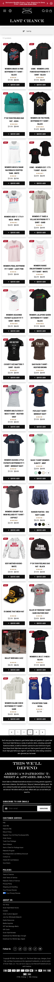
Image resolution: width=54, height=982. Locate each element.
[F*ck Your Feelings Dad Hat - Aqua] (14, 103)
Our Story (6, 905)
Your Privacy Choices (10, 890)
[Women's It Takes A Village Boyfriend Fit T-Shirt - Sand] (40, 202)
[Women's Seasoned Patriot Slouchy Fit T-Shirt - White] (14, 300)
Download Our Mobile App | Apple (14, 939)
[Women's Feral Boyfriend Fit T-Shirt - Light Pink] (14, 251)
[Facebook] (15, 949)
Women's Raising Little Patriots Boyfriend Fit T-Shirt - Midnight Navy (14, 463)
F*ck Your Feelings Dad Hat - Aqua (14, 119)
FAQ (4, 823)
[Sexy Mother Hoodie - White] (14, 548)
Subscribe (44, 808)
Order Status (7, 838)
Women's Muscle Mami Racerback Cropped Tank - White (14, 170)
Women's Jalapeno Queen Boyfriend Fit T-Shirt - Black (40, 318)
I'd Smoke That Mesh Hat (14, 611)
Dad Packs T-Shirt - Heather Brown (40, 366)
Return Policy (7, 832)
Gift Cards (6, 929)
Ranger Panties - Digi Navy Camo (40, 513)
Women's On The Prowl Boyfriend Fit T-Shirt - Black (40, 121)
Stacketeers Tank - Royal (40, 704)
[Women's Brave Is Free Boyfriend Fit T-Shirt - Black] (14, 54)
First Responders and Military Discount (15, 854)
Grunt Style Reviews (9, 933)
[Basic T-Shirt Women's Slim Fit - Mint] (40, 445)
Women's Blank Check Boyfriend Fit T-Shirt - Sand (14, 706)
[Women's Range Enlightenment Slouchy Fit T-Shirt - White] (40, 251)
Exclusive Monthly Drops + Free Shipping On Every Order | (25, 3)
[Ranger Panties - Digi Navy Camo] (40, 497)
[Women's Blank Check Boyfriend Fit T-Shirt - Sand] (14, 688)
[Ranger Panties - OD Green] (43, 524)
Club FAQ (6, 826)
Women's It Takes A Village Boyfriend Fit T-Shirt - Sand (40, 219)
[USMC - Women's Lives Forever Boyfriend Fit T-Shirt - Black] (40, 54)
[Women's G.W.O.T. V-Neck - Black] (40, 642)
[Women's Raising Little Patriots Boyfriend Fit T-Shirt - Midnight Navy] (14, 445)
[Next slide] (48, 473)
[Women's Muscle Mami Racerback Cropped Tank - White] (14, 152)
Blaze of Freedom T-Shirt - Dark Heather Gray (40, 611)
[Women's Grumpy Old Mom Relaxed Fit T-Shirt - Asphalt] (14, 497)
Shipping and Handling (10, 887)
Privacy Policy (7, 884)
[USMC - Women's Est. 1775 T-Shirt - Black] (40, 152)
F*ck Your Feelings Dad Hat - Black (40, 565)
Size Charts (6, 863)
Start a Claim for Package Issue (13, 847)
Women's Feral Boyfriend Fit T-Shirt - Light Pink (14, 267)
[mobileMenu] (4, 11)
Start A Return (7, 844)
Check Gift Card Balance (11, 860)
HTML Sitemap (21, 977)
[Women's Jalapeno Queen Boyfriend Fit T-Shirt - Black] (40, 300)
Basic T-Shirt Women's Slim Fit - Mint (40, 461)
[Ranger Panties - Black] (39, 524)
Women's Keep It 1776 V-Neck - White (14, 218)
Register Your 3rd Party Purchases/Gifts (16, 835)
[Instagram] (25, 949)
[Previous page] (12, 732)
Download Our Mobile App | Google (14, 936)
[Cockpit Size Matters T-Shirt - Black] (14, 349)
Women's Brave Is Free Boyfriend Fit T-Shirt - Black (14, 72)
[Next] (47, 3)
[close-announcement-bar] (51, 3)
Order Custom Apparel (10, 914)
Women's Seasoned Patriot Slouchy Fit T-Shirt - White (14, 318)
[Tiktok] (35, 949)
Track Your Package (9, 841)
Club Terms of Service (10, 878)
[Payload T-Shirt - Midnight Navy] (40, 396)
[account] (46, 10)
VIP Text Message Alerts (11, 926)
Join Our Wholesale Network (12, 917)
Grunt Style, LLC (21, 958)
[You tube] (40, 949)
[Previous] (4, 3)
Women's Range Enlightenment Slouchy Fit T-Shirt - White (40, 269)
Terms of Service (8, 874)
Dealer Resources (8, 920)
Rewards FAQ (7, 829)
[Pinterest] (30, 949)
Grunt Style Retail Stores (11, 908)
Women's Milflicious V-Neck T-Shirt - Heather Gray (14, 414)
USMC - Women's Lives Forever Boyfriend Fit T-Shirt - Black (40, 72)
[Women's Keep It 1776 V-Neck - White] (14, 202)
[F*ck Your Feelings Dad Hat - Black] (40, 548)
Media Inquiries (8, 923)
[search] (43, 10)
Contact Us (6, 857)
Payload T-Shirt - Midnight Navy (40, 412)
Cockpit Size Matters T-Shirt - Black (14, 366)
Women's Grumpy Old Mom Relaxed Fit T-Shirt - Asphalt (14, 515)
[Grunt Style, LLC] (27, 10)
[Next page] (42, 732)
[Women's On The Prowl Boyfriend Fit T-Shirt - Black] (40, 103)
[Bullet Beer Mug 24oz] (14, 642)
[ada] (10, 11)
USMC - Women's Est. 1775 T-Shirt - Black (40, 169)
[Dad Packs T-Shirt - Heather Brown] (40, 349)
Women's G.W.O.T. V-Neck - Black (40, 658)
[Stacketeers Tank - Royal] (40, 688)
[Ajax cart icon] (50, 10)
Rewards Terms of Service (11, 881)
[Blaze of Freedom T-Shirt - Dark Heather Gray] (40, 595)
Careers (5, 911)
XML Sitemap (33, 977)
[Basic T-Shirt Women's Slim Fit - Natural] (43, 472)
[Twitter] (20, 949)
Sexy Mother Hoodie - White (14, 565)
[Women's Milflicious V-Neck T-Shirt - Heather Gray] (14, 396)
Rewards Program (8, 851)
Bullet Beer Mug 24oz (14, 658)
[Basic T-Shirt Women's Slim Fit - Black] (39, 472)
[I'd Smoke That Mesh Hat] (14, 595)
